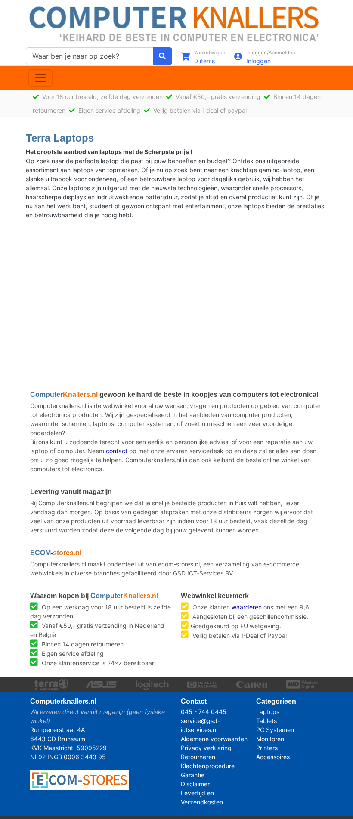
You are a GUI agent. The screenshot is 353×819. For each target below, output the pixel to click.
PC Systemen (275, 729)
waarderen (247, 607)
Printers (267, 747)
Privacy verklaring (206, 747)
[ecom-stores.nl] (79, 779)
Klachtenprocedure (208, 766)
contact (116, 450)
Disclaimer (195, 784)
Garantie (192, 775)
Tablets (266, 720)
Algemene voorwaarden (214, 738)
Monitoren (270, 738)
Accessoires (273, 756)
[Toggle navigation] (40, 78)
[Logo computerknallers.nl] (176, 23)
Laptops (267, 711)
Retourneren (198, 756)
